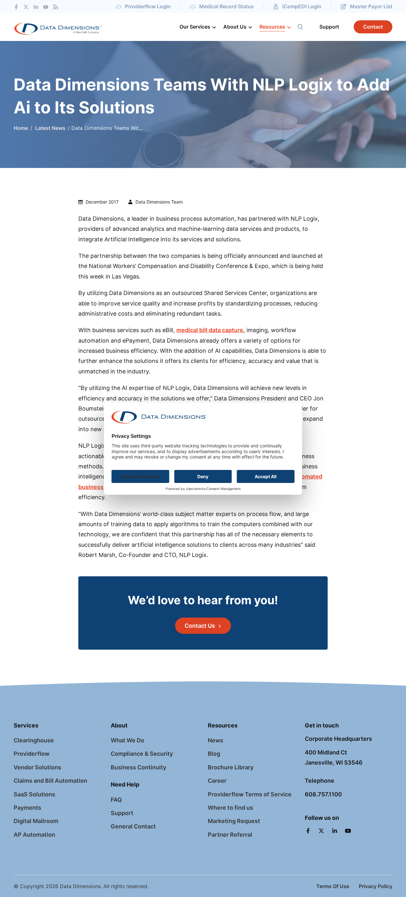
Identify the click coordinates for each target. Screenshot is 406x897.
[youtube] (45, 6)
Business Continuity (138, 767)
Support (122, 813)
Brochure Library (230, 767)
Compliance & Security (142, 753)
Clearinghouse (34, 740)
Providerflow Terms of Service (249, 794)
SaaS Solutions (34, 794)
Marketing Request (234, 821)
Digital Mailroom (36, 821)
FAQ (116, 799)
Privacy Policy (375, 886)
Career (217, 780)
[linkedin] (335, 831)
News (215, 740)
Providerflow (31, 753)
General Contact (133, 826)
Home (21, 128)
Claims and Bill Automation (50, 780)
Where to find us (230, 807)
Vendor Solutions (37, 767)
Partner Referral (230, 834)
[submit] (300, 27)
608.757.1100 (323, 794)
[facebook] (16, 6)
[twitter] (26, 6)
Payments (27, 807)
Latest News (49, 128)
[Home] (69, 27)
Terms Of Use (332, 886)
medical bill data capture (209, 330)
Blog (214, 753)
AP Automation (34, 834)
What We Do (127, 740)
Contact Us (200, 625)
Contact (373, 26)
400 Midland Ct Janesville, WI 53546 (334, 757)
